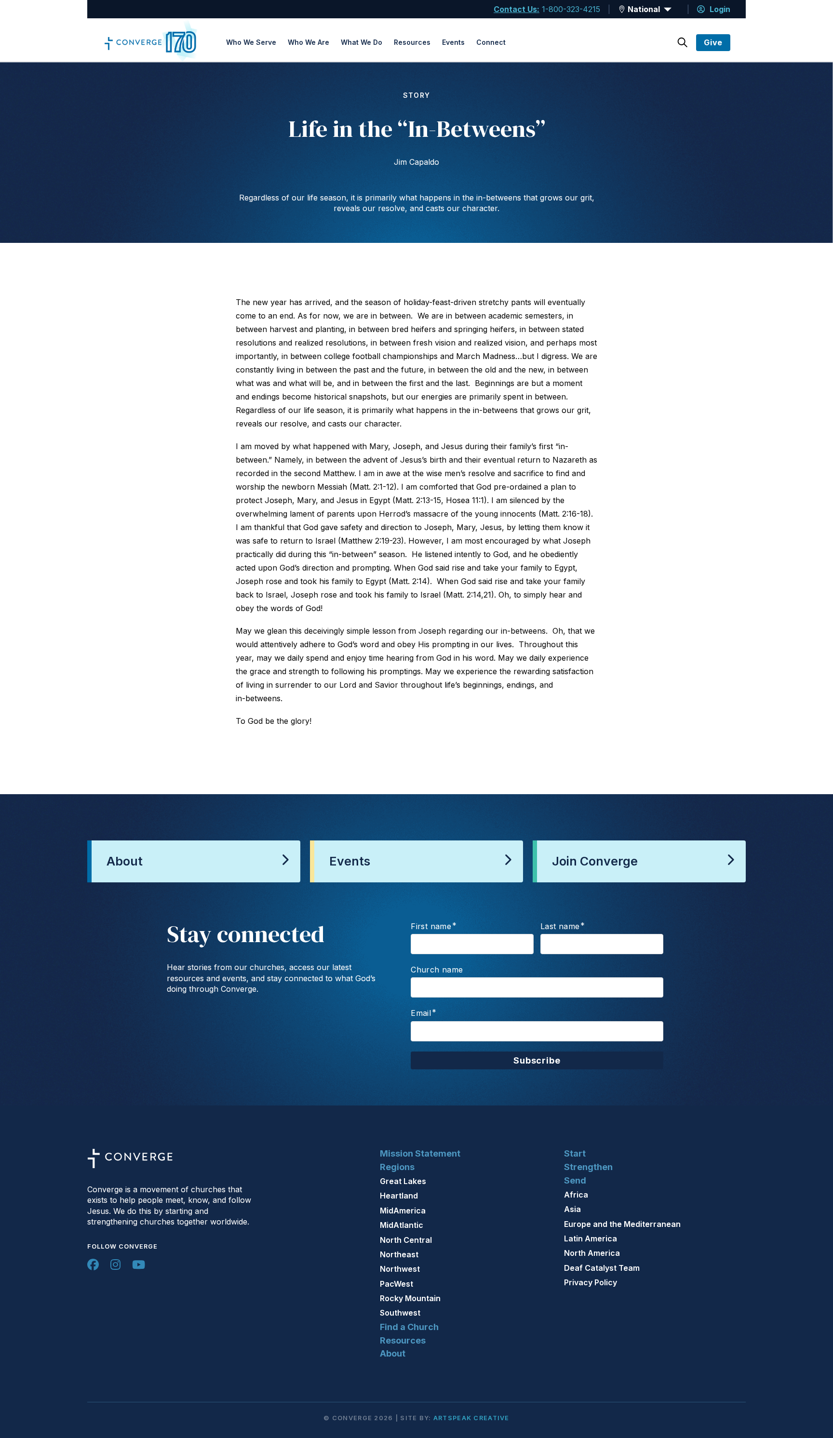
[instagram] (115, 1264)
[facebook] (93, 1264)
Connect (491, 42)
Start (575, 1153)
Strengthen (588, 1167)
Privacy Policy (590, 1282)
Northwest (400, 1269)
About (392, 1353)
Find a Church (409, 1327)
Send (575, 1180)
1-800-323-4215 (571, 9)
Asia (572, 1209)
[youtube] (138, 1264)
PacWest (396, 1284)
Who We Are (308, 42)
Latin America (590, 1238)
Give (713, 42)
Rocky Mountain (410, 1298)
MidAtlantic (401, 1225)
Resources (412, 42)
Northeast (399, 1254)
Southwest (400, 1313)
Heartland (399, 1195)
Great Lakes (403, 1181)
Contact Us (515, 9)
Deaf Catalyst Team (602, 1268)
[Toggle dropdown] (622, 9)
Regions (397, 1167)
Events (453, 42)
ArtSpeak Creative (471, 1418)
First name (431, 926)
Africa (576, 1194)
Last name (560, 926)
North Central (406, 1240)
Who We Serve (251, 42)
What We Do (361, 42)
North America (592, 1253)
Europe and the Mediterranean (622, 1224)
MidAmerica (403, 1210)
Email (421, 1013)
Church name (437, 969)
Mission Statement (420, 1153)
